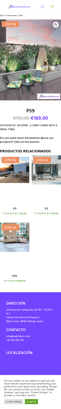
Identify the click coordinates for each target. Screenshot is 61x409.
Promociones (11, 16)
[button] (56, 25)
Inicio (2, 16)
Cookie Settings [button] (13, 401)
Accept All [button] (31, 401)
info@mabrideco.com (18, 336)
